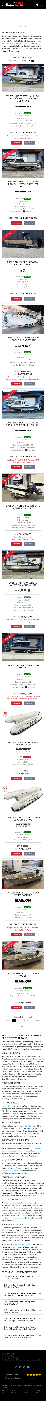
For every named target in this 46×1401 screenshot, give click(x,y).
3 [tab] (24, 26)
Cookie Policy (38, 1391)
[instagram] (17, 1368)
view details (29, 142)
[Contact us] (37, 4)
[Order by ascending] (32, 61)
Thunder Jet (38, 1148)
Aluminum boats (8, 43)
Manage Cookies (26, 1391)
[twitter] (24, 1368)
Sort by (12, 61)
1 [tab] (20, 26)
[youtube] (29, 1368)
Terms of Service (13, 1391)
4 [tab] (26, 26)
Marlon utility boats (15, 1171)
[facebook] (20, 1368)
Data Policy (3, 1391)
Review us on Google (12, 1378)
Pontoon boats (7, 1106)
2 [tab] (22, 26)
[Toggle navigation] (41, 4)
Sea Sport (31, 1235)
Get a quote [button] (16, 142)
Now (16, 374)
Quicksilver (29, 1126)
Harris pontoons (38, 1114)
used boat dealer (24, 1244)
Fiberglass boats (23, 43)
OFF (5, 310)
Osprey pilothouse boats (14, 1218)
